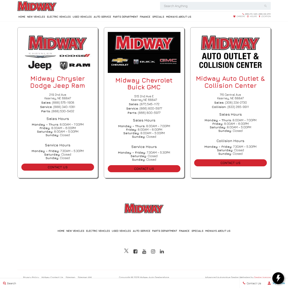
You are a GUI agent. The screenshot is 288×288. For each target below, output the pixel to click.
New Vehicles (36, 16)
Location (266, 16)
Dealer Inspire (262, 277)
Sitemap (70, 277)
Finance (145, 16)
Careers (240, 16)
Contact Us (58, 167)
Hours (253, 16)
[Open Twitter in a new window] (126, 251)
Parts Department (125, 16)
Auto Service (102, 16)
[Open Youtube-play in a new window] (144, 251)
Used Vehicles (82, 16)
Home (21, 16)
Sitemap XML (85, 277)
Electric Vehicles (59, 16)
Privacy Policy (31, 277)
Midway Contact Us (52, 277)
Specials (158, 16)
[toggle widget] (278, 278)
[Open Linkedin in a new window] (162, 251)
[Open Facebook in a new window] (135, 251)
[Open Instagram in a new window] (153, 251)
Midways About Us (178, 16)
